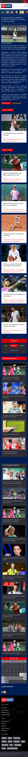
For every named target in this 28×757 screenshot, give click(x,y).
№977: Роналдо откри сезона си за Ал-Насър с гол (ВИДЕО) (13, 577)
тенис (23, 741)
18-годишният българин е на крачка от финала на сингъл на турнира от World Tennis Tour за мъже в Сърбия (13, 211)
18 (10, 674)
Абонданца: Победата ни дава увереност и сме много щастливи (14, 539)
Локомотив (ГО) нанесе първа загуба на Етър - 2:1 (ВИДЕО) (14, 634)
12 (14, 671)
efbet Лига (5, 745)
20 (17, 674)
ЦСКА (9, 738)
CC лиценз (11, 755)
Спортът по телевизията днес (11, 434)
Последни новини (11, 465)
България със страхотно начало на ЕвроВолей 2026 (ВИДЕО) (12, 416)
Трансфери (18, 745)
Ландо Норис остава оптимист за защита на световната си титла (14, 596)
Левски (4, 738)
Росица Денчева (16, 103)
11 (10, 671)
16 (3, 674)
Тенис (21, 24)
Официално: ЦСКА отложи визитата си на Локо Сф (13, 397)
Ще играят (14, 345)
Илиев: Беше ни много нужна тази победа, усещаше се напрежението (12, 482)
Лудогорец (17, 738)
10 (6, 671)
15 (25, 671)
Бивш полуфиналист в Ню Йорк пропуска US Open (12, 615)
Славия (4, 741)
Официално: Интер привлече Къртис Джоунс (13, 558)
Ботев (3, 748)
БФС (11, 745)
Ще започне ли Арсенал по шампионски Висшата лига (10, 452)
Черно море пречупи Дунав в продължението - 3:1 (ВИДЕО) (11, 378)
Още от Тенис (7, 150)
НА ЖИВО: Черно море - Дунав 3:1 (12, 653)
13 (17, 671)
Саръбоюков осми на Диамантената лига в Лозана (13, 501)
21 (21, 674)
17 (6, 674)
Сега (6, 345)
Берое (10, 741)
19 (14, 674)
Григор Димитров (12, 748)
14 (21, 671)
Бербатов (16, 741)
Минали (22, 345)
